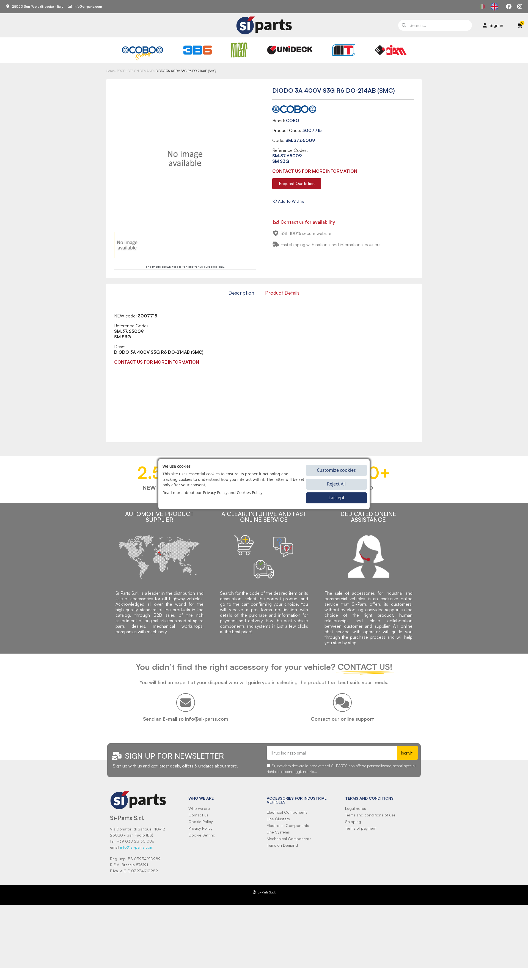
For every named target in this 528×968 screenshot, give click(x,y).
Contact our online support (342, 719)
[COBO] (143, 52)
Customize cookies (336, 470)
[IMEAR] (239, 50)
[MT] (344, 50)
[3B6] (198, 50)
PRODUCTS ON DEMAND (135, 71)
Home (110, 71)
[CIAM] (390, 50)
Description (241, 293)
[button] (296, 183)
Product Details (282, 293)
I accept (336, 498)
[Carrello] (519, 25)
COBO (292, 120)
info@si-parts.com (136, 847)
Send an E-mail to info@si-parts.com (185, 719)
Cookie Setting (201, 835)
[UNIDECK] (290, 50)
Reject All (336, 484)
